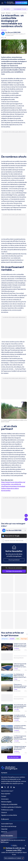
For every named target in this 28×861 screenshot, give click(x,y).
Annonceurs (5, 799)
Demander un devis (21, 2)
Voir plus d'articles (13, 757)
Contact (3, 796)
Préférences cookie (7, 810)
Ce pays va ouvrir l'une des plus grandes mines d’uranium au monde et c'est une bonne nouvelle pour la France (20, 645)
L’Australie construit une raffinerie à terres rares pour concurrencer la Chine (20, 716)
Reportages (24, 638)
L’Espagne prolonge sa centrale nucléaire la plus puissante (20, 748)
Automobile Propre (7, 823)
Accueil (3, 13)
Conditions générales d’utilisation (11, 807)
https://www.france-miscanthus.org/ (13, 482)
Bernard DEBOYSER (14, 32)
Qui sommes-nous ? (7, 791)
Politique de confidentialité (9, 804)
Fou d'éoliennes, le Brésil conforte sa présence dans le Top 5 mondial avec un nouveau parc (20, 675)
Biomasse (8, 13)
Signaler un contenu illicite (9, 815)
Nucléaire (16, 648)
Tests (17, 638)
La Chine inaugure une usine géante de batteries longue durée (20, 737)
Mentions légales (6, 802)
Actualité (12, 638)
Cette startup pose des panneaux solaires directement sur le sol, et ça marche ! (20, 665)
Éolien (15, 679)
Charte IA (4, 812)
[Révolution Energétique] (9, 2)
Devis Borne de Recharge (8, 826)
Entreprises (5, 638)
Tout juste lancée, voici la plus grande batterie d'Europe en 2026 (20, 706)
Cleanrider (4, 829)
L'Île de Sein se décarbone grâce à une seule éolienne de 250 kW (20, 686)
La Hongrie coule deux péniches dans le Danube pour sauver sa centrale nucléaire (20, 727)
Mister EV (4, 832)
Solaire (16, 668)
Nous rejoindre (5, 793)
